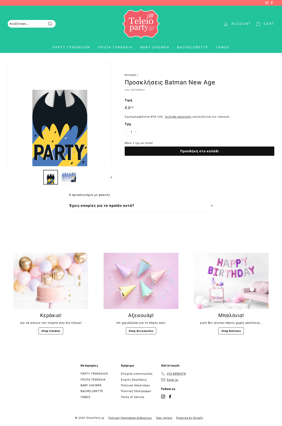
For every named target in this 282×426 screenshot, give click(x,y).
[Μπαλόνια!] (231, 281)
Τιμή (128, 100)
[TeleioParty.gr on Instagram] (163, 396)
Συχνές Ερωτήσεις (134, 379)
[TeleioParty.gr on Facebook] (170, 396)
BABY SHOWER (154, 47)
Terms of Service (132, 397)
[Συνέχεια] (109, 177)
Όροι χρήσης (164, 417)
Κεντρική (130, 74)
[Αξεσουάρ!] (141, 281)
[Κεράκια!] (50, 281)
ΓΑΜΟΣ (223, 47)
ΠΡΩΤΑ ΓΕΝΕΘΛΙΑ (115, 47)
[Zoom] (60, 114)
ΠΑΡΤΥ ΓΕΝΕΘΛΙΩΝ (71, 47)
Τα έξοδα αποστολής (178, 116)
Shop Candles (50, 330)
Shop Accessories (141, 330)
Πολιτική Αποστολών (135, 385)
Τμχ (128, 124)
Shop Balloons (231, 330)
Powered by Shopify (189, 417)
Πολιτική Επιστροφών (136, 391)
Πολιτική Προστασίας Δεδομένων (130, 417)
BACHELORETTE (192, 47)
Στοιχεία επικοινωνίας (137, 373)
